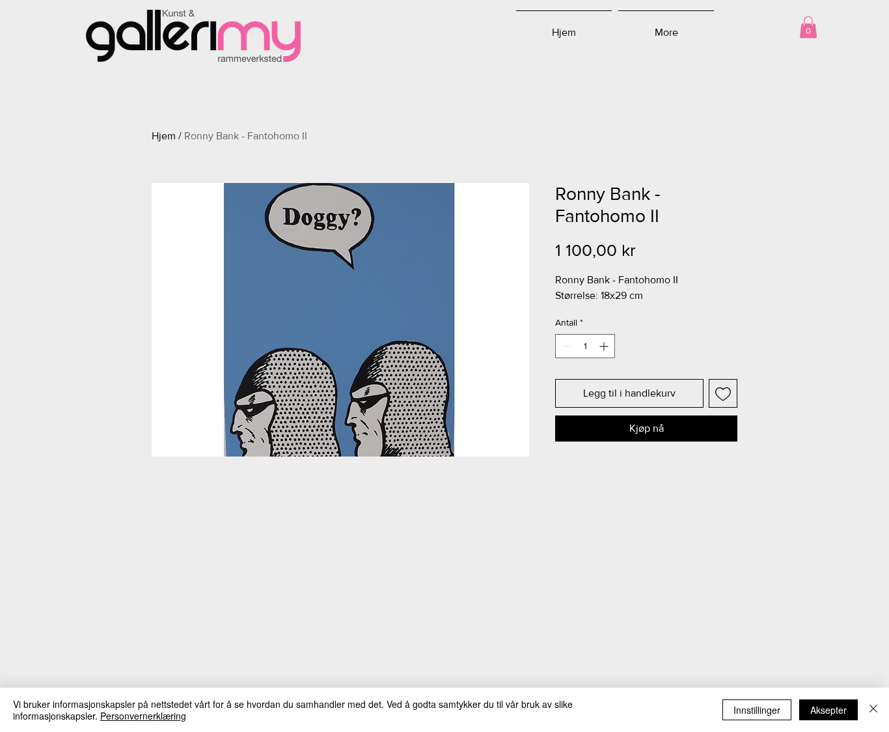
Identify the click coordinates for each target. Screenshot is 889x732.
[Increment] (605, 346)
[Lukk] (873, 710)
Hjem (164, 135)
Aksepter (828, 709)
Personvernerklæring (143, 715)
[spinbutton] (585, 346)
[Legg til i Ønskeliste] (723, 393)
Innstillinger (756, 709)
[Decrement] (565, 346)
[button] (808, 27)
